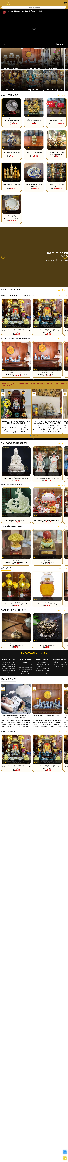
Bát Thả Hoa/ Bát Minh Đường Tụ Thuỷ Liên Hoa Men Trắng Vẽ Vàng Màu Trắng (11, 217)
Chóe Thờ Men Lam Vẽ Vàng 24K (11, 153)
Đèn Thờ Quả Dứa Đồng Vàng (56, 185)
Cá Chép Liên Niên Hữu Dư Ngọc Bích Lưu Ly (16, 520)
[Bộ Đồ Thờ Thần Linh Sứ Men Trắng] (16, 356)
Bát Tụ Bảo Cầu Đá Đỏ (47, 562)
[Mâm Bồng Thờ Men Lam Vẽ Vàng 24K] (33, 172)
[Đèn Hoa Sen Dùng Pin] (56, 107)
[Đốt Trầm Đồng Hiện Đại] (16, 627)
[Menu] (2, 2)
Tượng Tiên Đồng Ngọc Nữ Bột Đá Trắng (47, 479)
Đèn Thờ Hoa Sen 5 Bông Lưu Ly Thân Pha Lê (16, 604)
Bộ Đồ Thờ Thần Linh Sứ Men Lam (47, 374)
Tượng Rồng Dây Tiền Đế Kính (33, 121)
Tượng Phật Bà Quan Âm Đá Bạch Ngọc (16, 479)
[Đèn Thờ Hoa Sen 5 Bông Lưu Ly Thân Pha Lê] (16, 586)
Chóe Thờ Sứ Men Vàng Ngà (34, 152)
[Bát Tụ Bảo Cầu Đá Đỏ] (47, 544)
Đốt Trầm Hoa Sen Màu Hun (47, 645)
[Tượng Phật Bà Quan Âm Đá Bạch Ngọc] (16, 461)
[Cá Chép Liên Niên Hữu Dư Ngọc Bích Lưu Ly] (16, 502)
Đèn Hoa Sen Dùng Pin (56, 120)
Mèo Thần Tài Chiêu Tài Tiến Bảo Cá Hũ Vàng (47, 520)
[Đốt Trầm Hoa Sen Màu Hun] (47, 627)
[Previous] (3, 257)
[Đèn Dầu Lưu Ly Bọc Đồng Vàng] (47, 586)
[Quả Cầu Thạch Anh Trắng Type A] (11, 107)
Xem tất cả (61, 95)
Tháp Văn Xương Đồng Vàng (11, 184)
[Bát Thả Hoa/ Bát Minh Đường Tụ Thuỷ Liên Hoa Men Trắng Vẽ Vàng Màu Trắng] (11, 204)
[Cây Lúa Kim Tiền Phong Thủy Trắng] (16, 544)
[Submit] (2, 7)
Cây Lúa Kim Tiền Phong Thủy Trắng (16, 562)
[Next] (65, 257)
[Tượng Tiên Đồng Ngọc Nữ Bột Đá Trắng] (47, 461)
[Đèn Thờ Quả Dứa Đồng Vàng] (56, 172)
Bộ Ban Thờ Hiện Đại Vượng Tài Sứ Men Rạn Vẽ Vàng (16, 331)
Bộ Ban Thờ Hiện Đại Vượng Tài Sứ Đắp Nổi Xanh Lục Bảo (47, 331)
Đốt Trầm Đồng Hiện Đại (16, 645)
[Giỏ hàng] (65, 3)
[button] (30, 435)
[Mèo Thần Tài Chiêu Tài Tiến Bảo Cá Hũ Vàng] (47, 502)
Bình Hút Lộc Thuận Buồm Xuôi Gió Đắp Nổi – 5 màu (56, 153)
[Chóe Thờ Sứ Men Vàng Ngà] (33, 140)
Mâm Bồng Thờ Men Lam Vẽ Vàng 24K (34, 185)
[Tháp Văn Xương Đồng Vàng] (11, 172)
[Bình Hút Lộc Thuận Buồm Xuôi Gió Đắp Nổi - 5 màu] (56, 140)
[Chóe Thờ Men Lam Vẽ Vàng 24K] (11, 140)
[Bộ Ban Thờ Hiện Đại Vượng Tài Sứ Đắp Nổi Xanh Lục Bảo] (47, 313)
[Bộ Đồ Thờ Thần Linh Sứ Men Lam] (47, 356)
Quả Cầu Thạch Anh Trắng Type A (11, 121)
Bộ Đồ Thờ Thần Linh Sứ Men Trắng (16, 374)
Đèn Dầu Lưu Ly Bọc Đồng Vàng (47, 604)
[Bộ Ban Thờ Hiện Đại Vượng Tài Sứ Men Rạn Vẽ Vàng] (16, 313)
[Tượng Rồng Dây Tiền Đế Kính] (33, 107)
